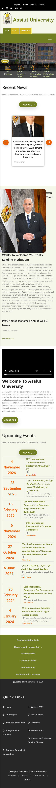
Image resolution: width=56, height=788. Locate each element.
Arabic (25, 5)
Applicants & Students (28, 640)
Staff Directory (28, 667)
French (41, 5)
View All (27, 105)
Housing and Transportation (28, 647)
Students (25, 31)
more (5, 61)
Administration (28, 654)
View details (31, 475)
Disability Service (28, 660)
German (33, 5)
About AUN (10, 420)
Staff (15, 31)
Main (7, 31)
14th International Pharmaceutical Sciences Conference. (38, 526)
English (17, 5)
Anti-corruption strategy (28, 674)
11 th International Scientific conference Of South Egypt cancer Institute (36, 611)
